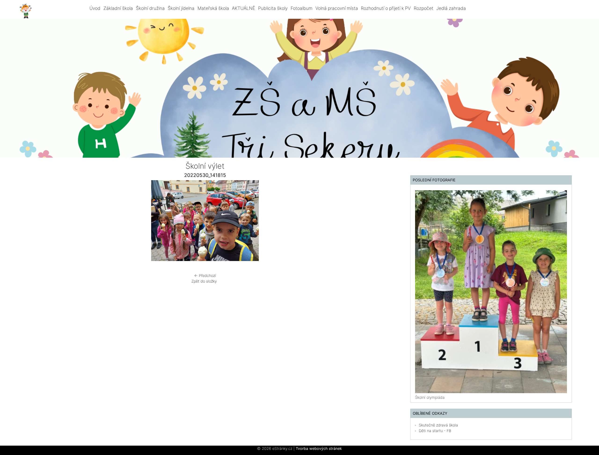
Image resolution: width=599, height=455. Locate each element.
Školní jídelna (181, 8)
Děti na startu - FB (435, 430)
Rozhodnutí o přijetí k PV (386, 8)
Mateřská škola (213, 8)
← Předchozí (205, 275)
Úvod (94, 8)
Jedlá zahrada (451, 8)
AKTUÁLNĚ (243, 8)
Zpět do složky (204, 281)
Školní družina (150, 8)
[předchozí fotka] (79, 221)
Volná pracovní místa (336, 8)
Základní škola (118, 8)
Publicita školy (273, 8)
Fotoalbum (301, 8)
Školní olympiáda (430, 397)
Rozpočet (423, 8)
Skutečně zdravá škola (438, 425)
